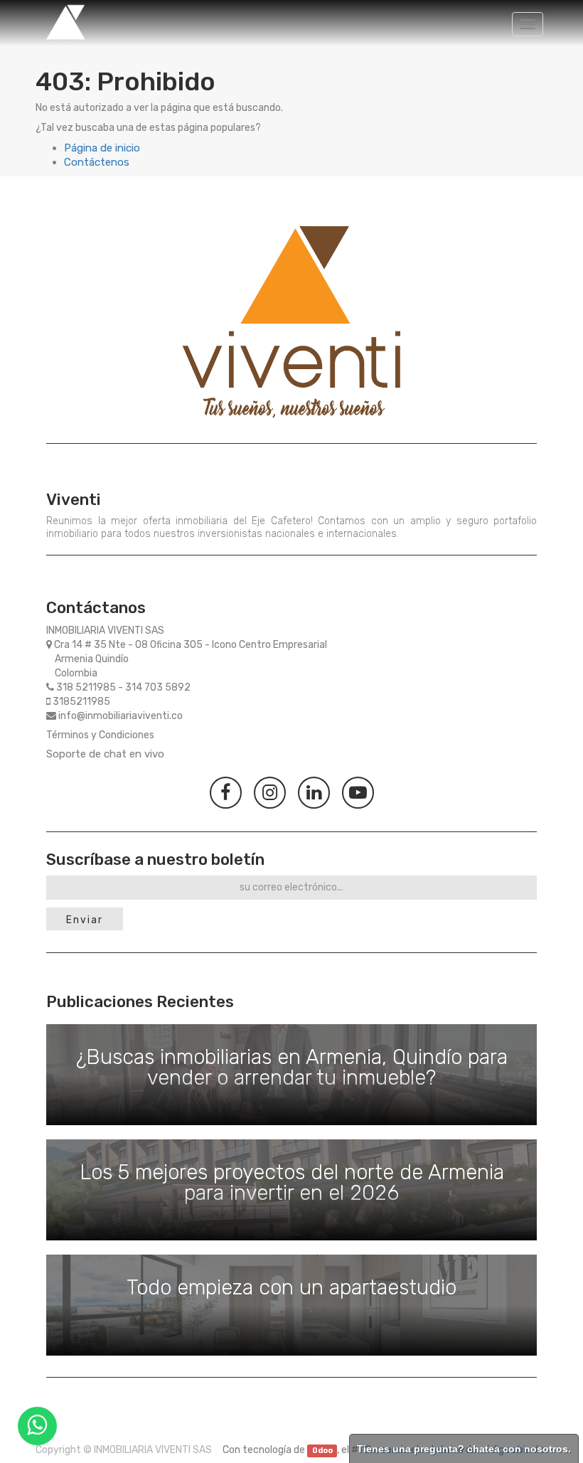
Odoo (322, 1450)
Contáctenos (96, 162)
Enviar (84, 920)
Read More (291, 1074)
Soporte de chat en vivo (105, 754)
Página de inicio (102, 148)
